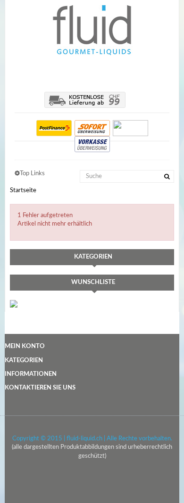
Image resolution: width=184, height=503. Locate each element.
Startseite (23, 190)
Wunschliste (93, 282)
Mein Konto (25, 346)
